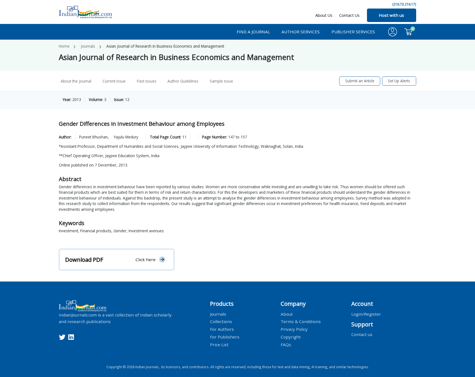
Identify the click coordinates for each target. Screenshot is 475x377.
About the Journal (76, 81)
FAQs (286, 344)
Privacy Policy (294, 329)
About (287, 313)
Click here (146, 259)
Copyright (291, 337)
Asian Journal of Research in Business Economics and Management (165, 46)
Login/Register (366, 313)
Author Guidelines (182, 81)
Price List (219, 344)
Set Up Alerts (399, 80)
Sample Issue (221, 81)
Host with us (391, 15)
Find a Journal (253, 31)
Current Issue (114, 81)
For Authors (222, 329)
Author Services (300, 31)
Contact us (361, 334)
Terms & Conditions (301, 321)
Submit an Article (359, 80)
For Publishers (224, 337)
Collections (221, 321)
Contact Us (349, 15)
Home (64, 46)
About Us (323, 15)
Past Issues (146, 81)
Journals (88, 46)
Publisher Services (353, 31)
